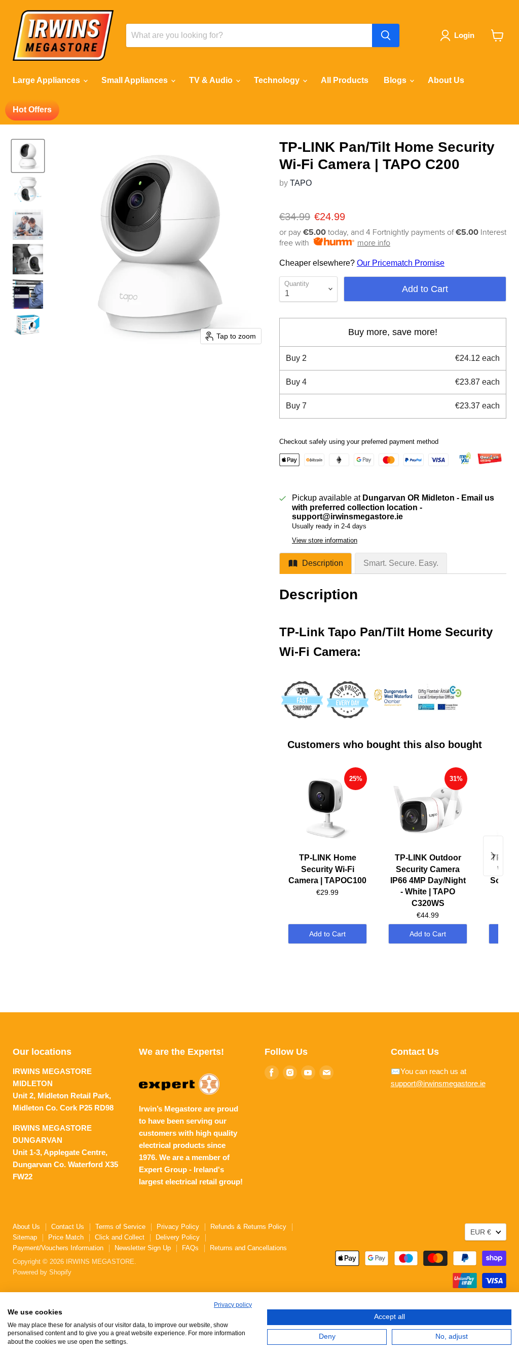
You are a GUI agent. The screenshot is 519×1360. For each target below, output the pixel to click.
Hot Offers (32, 109)
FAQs (190, 1248)
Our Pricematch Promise (400, 263)
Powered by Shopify (42, 1272)
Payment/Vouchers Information (58, 1248)
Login (464, 35)
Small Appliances (135, 80)
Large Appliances (47, 80)
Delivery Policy (178, 1237)
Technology (278, 80)
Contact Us (67, 1226)
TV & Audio (212, 80)
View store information (324, 540)
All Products (344, 80)
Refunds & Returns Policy (248, 1226)
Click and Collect (119, 1237)
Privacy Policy (178, 1226)
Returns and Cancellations (248, 1248)
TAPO (301, 183)
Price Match (66, 1237)
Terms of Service (120, 1226)
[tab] (315, 563)
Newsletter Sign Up (143, 1248)
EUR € (480, 1232)
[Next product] (493, 856)
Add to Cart (327, 934)
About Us (446, 80)
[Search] (385, 35)
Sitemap (25, 1237)
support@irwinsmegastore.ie (438, 1083)
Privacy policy (233, 1304)
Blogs (396, 80)
